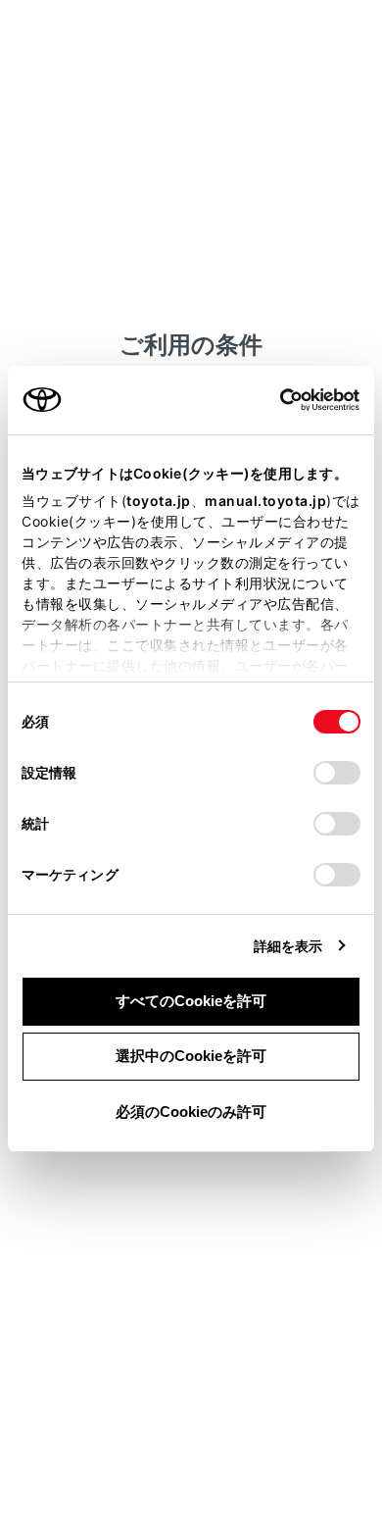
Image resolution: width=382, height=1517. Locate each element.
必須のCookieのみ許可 (191, 1111)
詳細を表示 (288, 945)
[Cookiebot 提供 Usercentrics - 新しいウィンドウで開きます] (273, 400)
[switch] (336, 772)
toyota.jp (158, 500)
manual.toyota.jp (265, 500)
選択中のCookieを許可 (191, 1055)
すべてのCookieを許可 (191, 1000)
